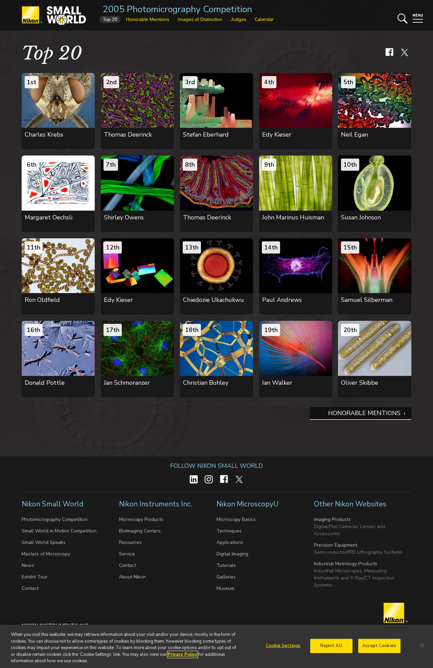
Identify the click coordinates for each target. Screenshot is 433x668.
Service (127, 554)
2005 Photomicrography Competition (177, 9)
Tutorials (226, 565)
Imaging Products (332, 519)
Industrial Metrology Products (345, 563)
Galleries (226, 577)
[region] (216, 646)
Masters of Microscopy (46, 554)
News (28, 565)
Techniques (229, 531)
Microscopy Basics (236, 519)
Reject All (331, 646)
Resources (130, 542)
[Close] (422, 645)
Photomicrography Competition (55, 519)
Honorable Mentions (364, 413)
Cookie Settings (283, 646)
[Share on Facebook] (389, 57)
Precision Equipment (335, 545)
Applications (229, 542)
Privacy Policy (182, 654)
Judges (238, 19)
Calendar (264, 19)
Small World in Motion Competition (59, 531)
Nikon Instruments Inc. (156, 504)
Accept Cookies (379, 646)
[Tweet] (404, 57)
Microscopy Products (141, 519)
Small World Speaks (44, 542)
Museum (225, 588)
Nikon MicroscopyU (247, 504)
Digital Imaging (232, 554)
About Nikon (132, 577)
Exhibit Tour (34, 577)
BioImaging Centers (140, 531)
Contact (30, 588)
